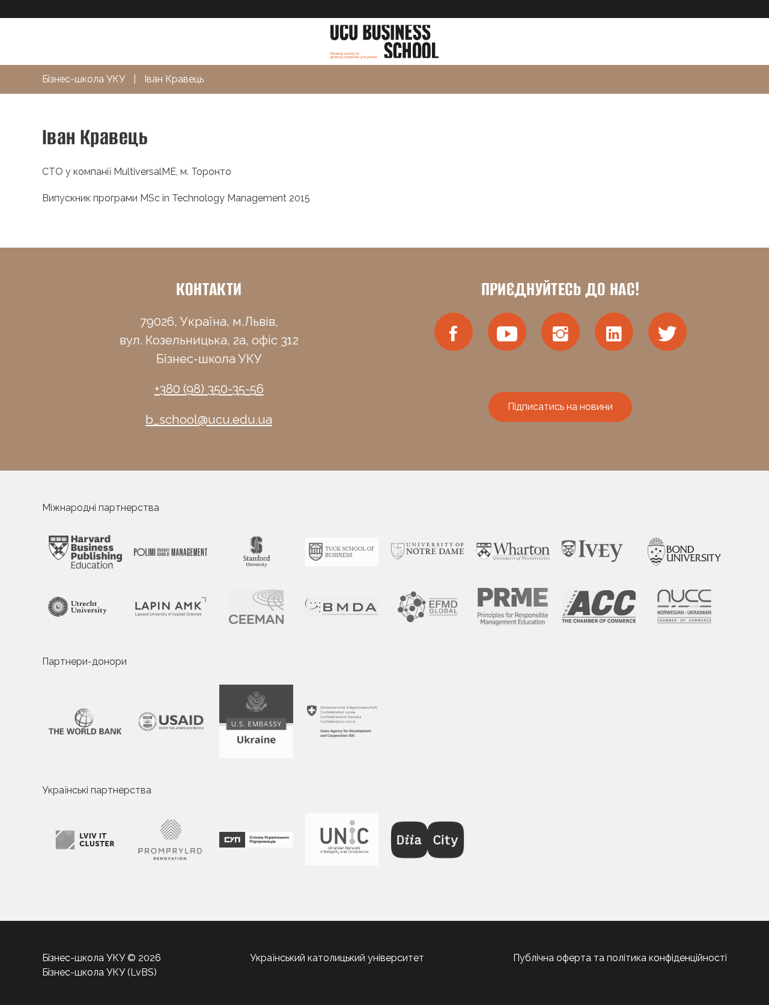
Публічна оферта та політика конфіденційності (620, 958)
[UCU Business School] (384, 40)
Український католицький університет (337, 958)
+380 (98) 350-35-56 (209, 389)
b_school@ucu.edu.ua (208, 419)
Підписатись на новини (560, 406)
